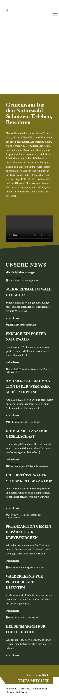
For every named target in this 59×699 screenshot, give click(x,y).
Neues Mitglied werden (33, 683)
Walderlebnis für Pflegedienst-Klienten (24, 582)
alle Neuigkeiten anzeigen (20, 272)
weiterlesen (12, 318)
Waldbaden (21, 692)
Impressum (11, 688)
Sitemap (10, 692)
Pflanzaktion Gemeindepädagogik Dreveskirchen (29, 532)
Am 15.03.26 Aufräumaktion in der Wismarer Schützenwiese (28, 386)
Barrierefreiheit (40, 688)
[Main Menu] (55, 13)
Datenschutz (25, 688)
